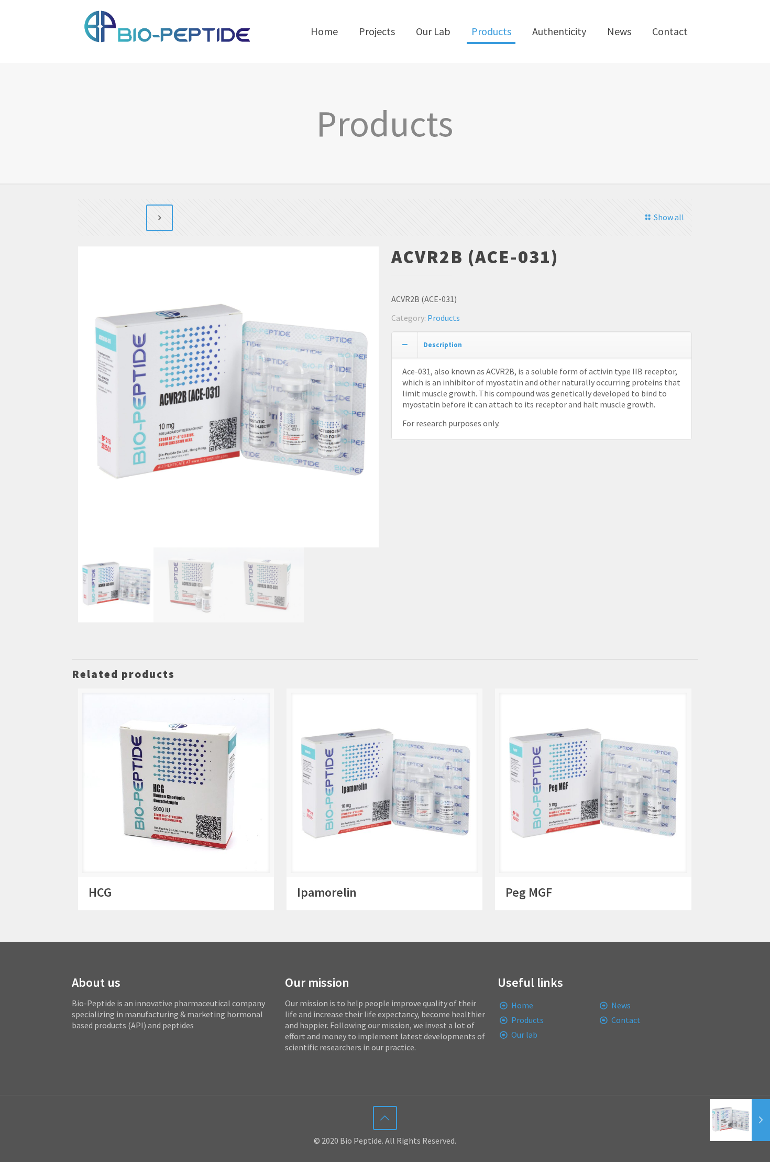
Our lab (524, 1034)
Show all (669, 217)
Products (443, 318)
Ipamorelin (327, 892)
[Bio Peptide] (166, 31)
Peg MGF (528, 892)
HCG (100, 892)
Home (522, 1005)
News (621, 1005)
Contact (626, 1020)
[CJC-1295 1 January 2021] (740, 1120)
